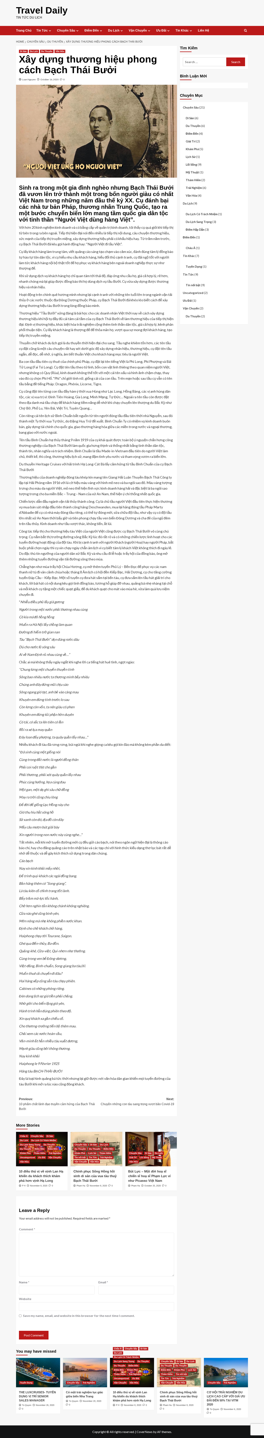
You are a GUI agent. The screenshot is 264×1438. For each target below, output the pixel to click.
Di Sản (23, 51)
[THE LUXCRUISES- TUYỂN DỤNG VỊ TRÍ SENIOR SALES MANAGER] (38, 1372)
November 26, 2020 (45, 1405)
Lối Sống (144, 1157)
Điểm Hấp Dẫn (195, 229)
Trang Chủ (24, 30)
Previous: (57, 1104)
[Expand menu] (50, 30)
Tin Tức (42, 30)
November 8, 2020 (38, 1185)
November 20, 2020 (92, 1401)
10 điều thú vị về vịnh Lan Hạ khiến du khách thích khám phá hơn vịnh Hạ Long (41, 1176)
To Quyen (26, 1405)
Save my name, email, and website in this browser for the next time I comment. (79, 1315)
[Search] (245, 30)
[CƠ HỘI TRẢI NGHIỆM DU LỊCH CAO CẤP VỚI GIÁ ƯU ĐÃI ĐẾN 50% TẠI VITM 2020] (226, 1372)
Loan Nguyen (29, 79)
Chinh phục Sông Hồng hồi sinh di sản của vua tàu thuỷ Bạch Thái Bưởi (95, 1176)
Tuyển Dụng (194, 266)
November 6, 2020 (232, 1409)
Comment (27, 1229)
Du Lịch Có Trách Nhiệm (43, 1140)
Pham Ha (81, 1185)
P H (24, 1185)
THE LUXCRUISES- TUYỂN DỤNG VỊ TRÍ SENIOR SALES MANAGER (37, 1396)
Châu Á (24, 1136)
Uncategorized (27, 1157)
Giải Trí (132, 1157)
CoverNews (144, 1432)
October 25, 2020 (152, 1185)
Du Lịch (113, 30)
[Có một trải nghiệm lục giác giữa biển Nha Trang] (85, 1372)
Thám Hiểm (39, 1153)
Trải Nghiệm (55, 1153)
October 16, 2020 (49, 79)
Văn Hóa (60, 51)
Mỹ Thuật (157, 1157)
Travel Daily (42, 10)
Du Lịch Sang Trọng (30, 1144)
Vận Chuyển (138, 30)
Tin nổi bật (80, 1157)
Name (24, 1282)
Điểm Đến (91, 30)
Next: (137, 1101)
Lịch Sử (92, 1153)
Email (103, 1282)
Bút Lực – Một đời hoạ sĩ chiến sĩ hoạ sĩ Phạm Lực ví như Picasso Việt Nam (149, 1176)
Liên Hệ (203, 30)
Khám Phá (25, 1153)
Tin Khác (182, 30)
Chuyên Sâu (66, 30)
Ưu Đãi (161, 30)
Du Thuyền (46, 51)
